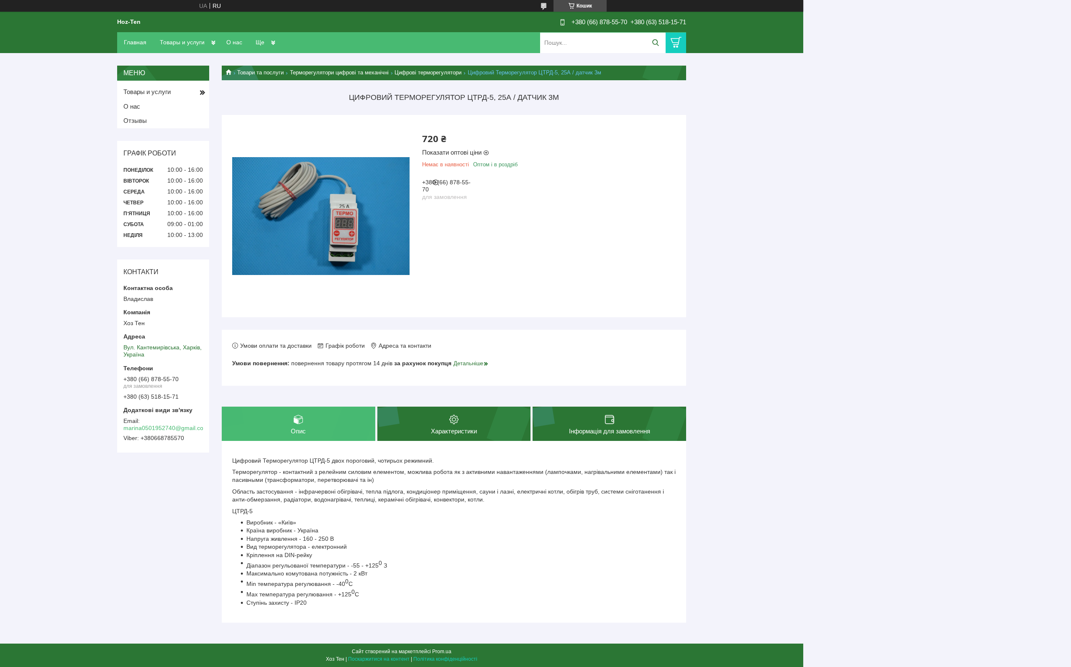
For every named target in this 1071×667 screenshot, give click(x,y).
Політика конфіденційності (445, 659)
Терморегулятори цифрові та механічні (339, 72)
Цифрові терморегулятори (428, 72)
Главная (135, 42)
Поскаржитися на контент (379, 659)
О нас (234, 42)
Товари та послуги (260, 72)
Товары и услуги (182, 42)
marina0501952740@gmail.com (165, 428)
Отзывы (135, 120)
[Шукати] (655, 43)
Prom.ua (441, 651)
